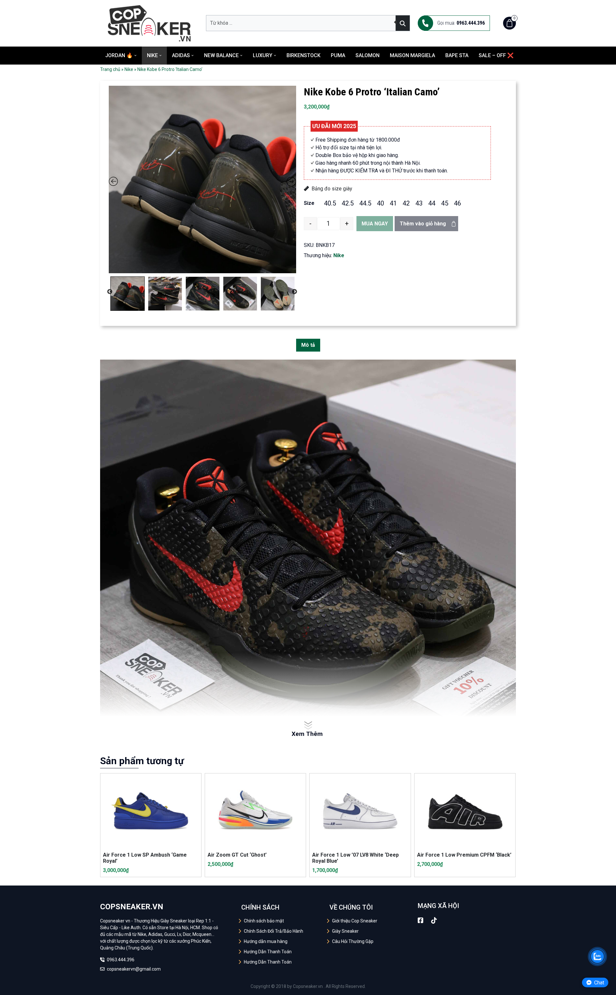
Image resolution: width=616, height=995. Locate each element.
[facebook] (421, 920)
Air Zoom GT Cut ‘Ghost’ (237, 855)
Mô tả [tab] (308, 345)
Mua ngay (375, 224)
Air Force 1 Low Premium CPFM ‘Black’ (464, 855)
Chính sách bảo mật (264, 920)
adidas (181, 55)
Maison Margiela (412, 55)
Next (294, 292)
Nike (152, 55)
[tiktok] (434, 920)
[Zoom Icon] (202, 179)
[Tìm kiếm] (403, 23)
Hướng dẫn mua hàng (265, 941)
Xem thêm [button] (307, 734)
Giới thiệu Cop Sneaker (354, 920)
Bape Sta (456, 55)
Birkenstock (304, 55)
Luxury (262, 55)
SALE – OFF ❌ (496, 55)
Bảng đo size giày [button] (332, 189)
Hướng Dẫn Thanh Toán (268, 951)
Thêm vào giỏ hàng (423, 224)
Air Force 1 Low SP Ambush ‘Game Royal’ (145, 858)
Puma (338, 55)
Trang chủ (110, 69)
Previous (110, 292)
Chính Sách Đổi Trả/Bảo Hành (273, 931)
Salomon (367, 55)
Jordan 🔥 (119, 55)
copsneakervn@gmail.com (133, 969)
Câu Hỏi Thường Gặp (352, 941)
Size (309, 203)
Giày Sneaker (345, 931)
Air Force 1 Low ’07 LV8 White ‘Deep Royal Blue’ (355, 858)
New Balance (221, 55)
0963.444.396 (120, 959)
